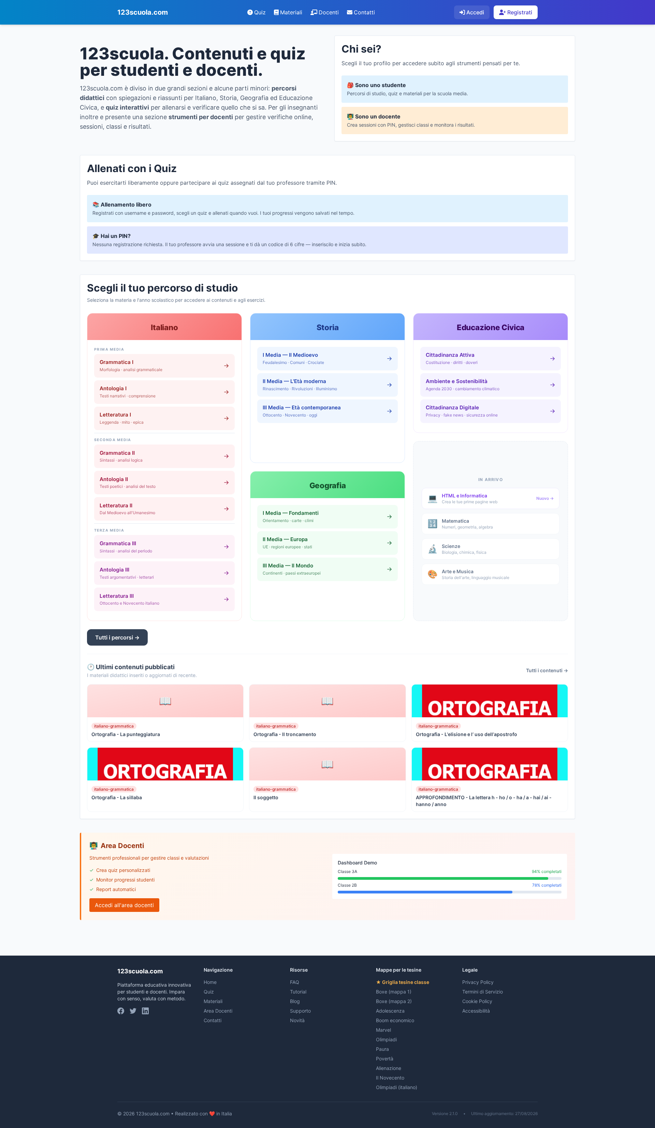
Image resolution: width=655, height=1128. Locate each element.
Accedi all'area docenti (124, 905)
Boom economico (395, 1020)
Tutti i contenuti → (547, 670)
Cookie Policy (477, 1001)
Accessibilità (476, 1011)
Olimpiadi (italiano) (396, 1087)
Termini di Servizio (482, 992)
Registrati (519, 12)
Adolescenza (390, 1011)
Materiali (291, 12)
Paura (382, 1049)
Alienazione (388, 1068)
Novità (297, 1020)
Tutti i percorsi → (117, 637)
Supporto (300, 1011)
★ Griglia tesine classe (402, 982)
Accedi (475, 12)
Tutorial (298, 992)
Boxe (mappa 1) (393, 992)
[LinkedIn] (145, 1010)
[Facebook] (120, 1010)
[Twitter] (133, 1010)
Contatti (364, 12)
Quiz (260, 12)
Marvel (383, 1030)
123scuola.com (142, 12)
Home (210, 982)
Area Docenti (218, 1011)
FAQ (294, 982)
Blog (295, 1001)
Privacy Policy (478, 982)
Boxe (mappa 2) (394, 1001)
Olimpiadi (386, 1039)
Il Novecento (390, 1078)
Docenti (329, 12)
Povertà (384, 1058)
